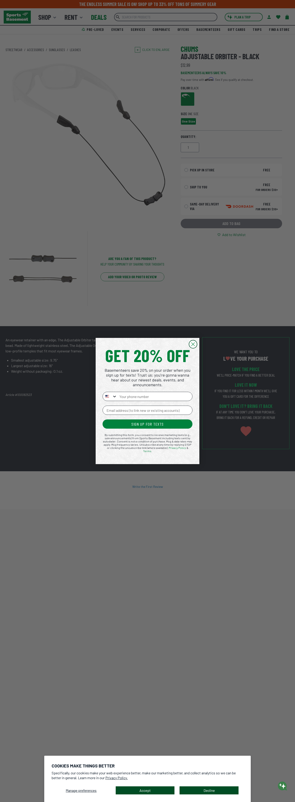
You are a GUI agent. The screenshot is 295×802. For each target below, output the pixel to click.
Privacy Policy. (116, 778)
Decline (209, 790)
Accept (145, 790)
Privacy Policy (177, 447)
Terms (147, 451)
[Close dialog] (193, 344)
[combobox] (110, 396)
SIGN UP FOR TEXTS (147, 424)
